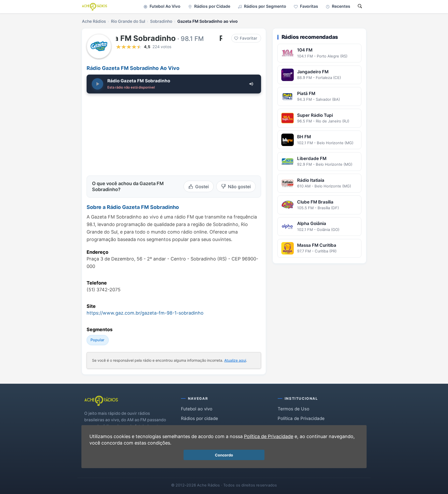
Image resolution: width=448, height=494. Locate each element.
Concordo (224, 455)
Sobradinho (161, 21)
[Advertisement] (130, 133)
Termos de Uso (293, 408)
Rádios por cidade (199, 418)
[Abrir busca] (360, 6)
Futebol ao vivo (196, 408)
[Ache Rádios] (94, 7)
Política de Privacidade (301, 418)
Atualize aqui (235, 360)
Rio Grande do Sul (128, 21)
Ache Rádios (94, 21)
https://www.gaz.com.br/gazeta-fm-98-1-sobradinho (145, 313)
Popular (97, 340)
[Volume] (251, 84)
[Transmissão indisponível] (97, 84)
